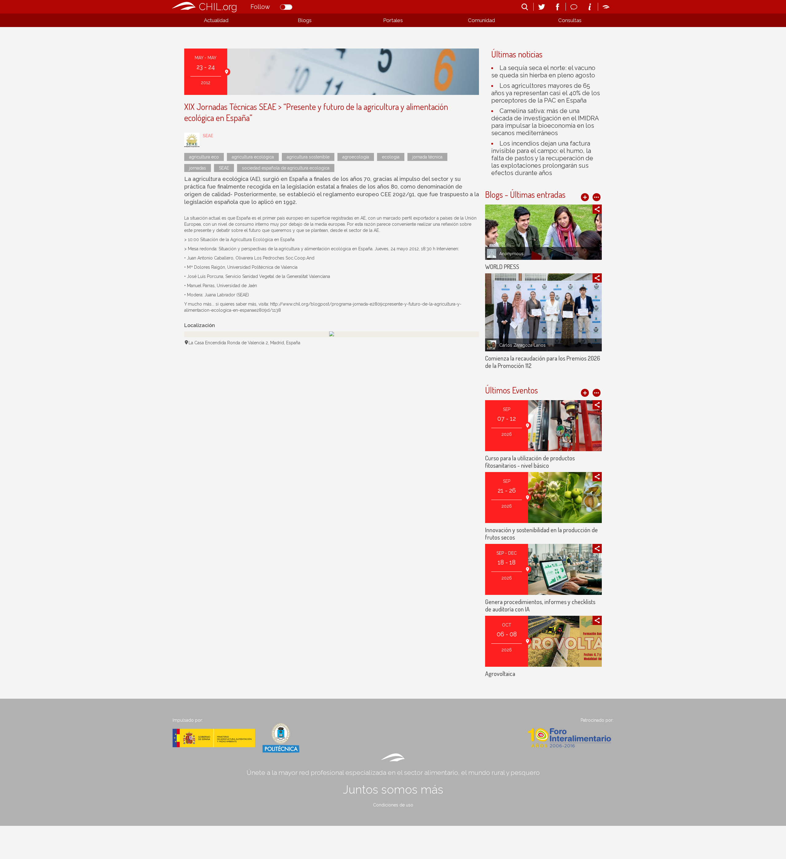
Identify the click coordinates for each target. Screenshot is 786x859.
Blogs (305, 20)
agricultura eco (204, 156)
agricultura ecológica (253, 156)
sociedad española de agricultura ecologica (285, 168)
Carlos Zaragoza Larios (522, 345)
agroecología (355, 156)
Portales (393, 20)
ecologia (390, 156)
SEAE (208, 135)
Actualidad (216, 20)
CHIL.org (218, 6)
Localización (199, 325)
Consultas (570, 20)
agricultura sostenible (308, 156)
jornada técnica (427, 156)
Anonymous (511, 253)
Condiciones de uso (393, 804)
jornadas (197, 168)
